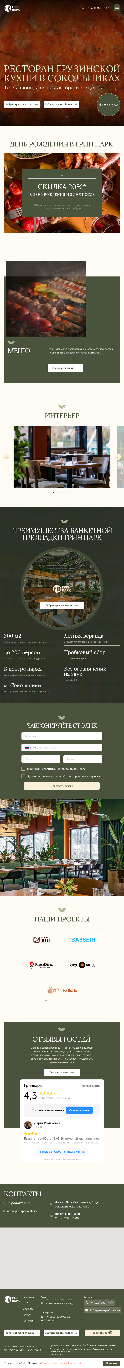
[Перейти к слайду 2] (56, 492)
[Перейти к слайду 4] (62, 492)
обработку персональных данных (78, 776)
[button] (61, 104)
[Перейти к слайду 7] (70, 492)
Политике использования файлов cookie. (61, 1363)
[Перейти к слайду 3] (59, 492)
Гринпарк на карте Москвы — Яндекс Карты (62, 1159)
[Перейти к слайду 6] (67, 492)
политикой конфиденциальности (65, 769)
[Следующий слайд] (117, 457)
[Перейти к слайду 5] (65, 492)
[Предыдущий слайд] (6, 457)
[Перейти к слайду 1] (53, 492)
